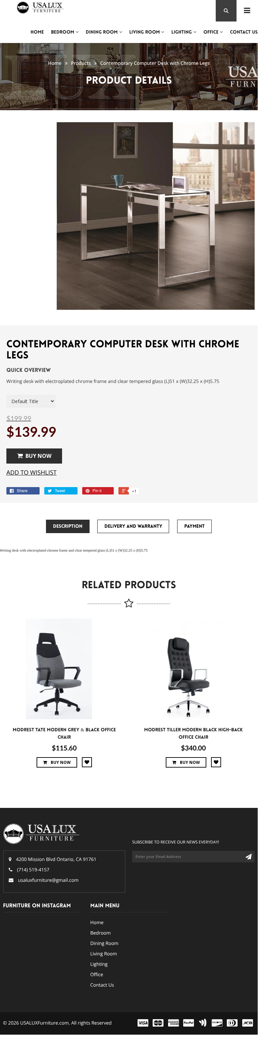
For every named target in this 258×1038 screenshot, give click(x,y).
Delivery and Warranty (133, 526)
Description (68, 526)
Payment (194, 526)
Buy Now (38, 456)
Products (81, 63)
